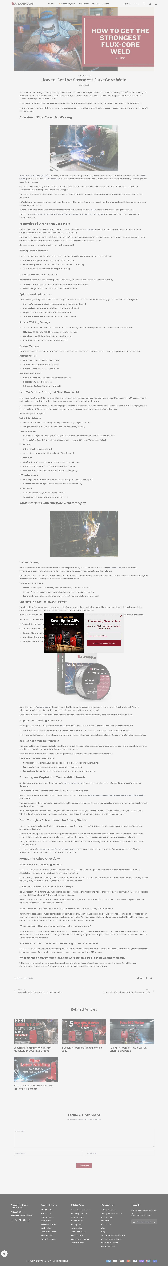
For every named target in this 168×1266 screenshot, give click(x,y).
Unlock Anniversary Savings (104, 643)
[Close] (121, 616)
